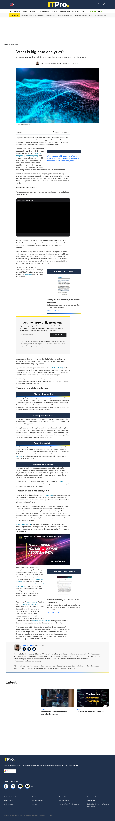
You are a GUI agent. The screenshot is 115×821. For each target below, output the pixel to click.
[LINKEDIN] (30, 649)
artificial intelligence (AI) (41, 621)
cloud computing (32, 156)
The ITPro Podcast (80, 15)
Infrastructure (44, 11)
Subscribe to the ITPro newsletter (32, 15)
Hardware (33, 11)
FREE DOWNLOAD (53, 310)
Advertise (75, 11)
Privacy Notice (32, 343)
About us (34, 797)
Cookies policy (64, 800)
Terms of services (43, 341)
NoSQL (60, 368)
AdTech (19, 456)
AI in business (50, 15)
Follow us (57, 132)
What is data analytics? (65, 161)
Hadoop (55, 368)
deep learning (32, 602)
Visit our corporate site (69, 765)
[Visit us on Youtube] (20, 786)
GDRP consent (8, 804)
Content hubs (65, 11)
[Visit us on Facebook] (6, 786)
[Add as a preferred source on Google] (10, 771)
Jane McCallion (47, 63)
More (84, 11)
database (28, 274)
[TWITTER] (25, 649)
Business (17, 11)
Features (76, 63)
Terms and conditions (94, 797)
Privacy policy (8, 800)
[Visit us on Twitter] (13, 786)
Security (54, 11)
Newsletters (91, 800)
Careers (34, 804)
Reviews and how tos (65, 15)
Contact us (63, 797)
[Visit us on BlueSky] (26, 786)
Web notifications (37, 800)
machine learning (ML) (29, 604)
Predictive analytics (23, 524)
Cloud (25, 11)
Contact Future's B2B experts (69, 804)
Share (20, 132)
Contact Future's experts (12, 797)
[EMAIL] (35, 649)
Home (6, 45)
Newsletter (66, 132)
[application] (43, 217)
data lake (49, 495)
